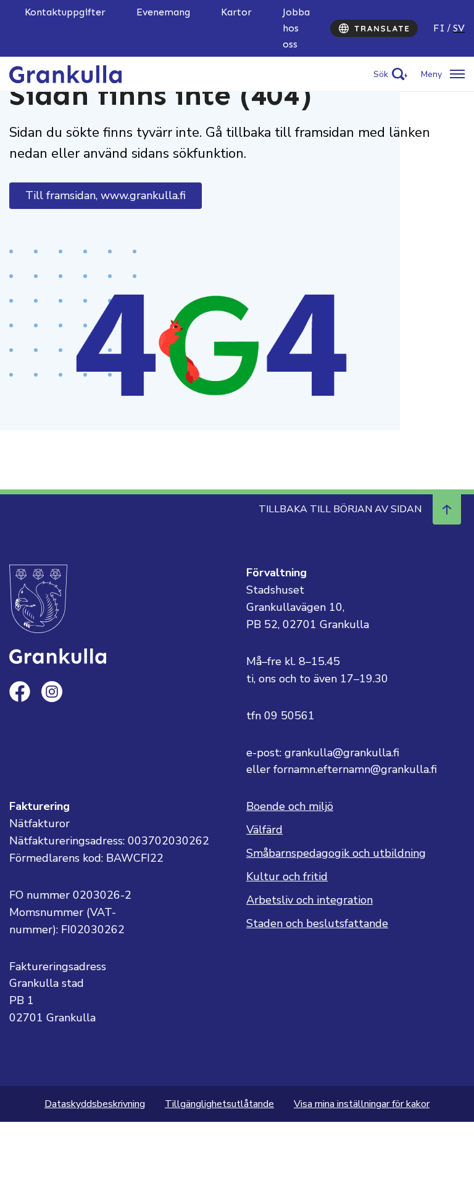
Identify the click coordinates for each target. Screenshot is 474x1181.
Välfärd (264, 829)
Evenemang (163, 12)
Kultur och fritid (287, 876)
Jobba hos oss (296, 28)
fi (439, 28)
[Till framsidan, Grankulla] (65, 73)
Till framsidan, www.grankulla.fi (105, 195)
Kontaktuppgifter (65, 12)
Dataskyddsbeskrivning (94, 1104)
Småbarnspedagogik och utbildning (336, 853)
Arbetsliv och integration (309, 900)
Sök (380, 74)
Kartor (236, 12)
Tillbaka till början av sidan (340, 509)
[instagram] (51, 691)
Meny (431, 74)
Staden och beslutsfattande (317, 923)
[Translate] (374, 28)
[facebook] (19, 691)
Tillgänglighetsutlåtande (219, 1104)
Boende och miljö (289, 806)
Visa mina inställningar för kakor (362, 1104)
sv (459, 28)
